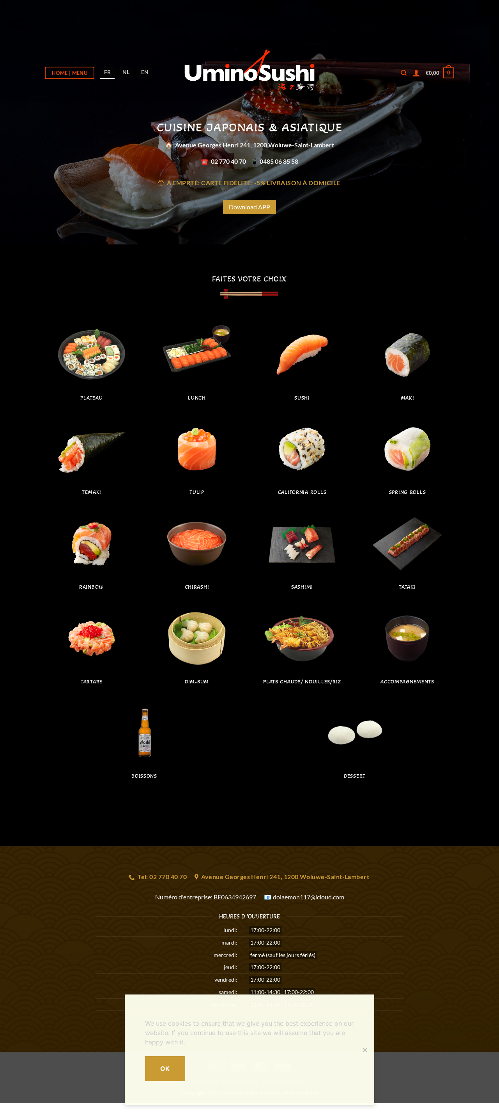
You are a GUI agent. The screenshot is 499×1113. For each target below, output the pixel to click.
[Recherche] (404, 72)
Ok (165, 1068)
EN (145, 72)
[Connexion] (416, 72)
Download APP (249, 207)
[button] (440, 73)
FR (107, 72)
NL (125, 72)
